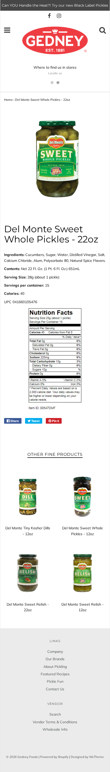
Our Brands (55, 659)
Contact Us (55, 689)
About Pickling (55, 666)
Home (8, 100)
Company (55, 651)
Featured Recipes (55, 674)
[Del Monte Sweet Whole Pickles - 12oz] (82, 496)
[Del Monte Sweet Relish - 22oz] (27, 572)
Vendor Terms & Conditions (55, 722)
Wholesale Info (55, 729)
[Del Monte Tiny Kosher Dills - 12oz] (27, 496)
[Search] (102, 31)
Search (55, 714)
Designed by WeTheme (87, 757)
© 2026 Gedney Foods (22, 757)
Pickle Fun (55, 681)
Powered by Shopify (54, 757)
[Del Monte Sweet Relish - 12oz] (82, 572)
